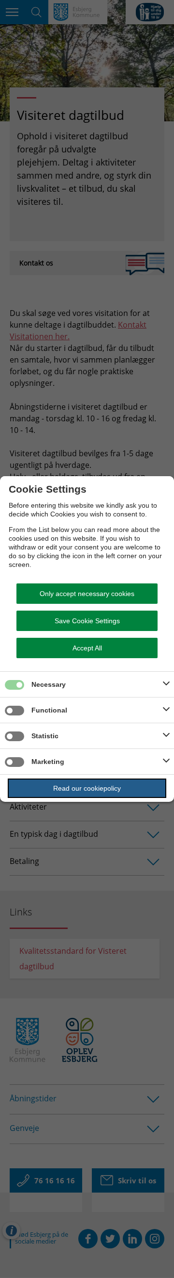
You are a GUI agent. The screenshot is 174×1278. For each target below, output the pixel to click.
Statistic (44, 736)
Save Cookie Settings (87, 621)
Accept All (87, 648)
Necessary (48, 684)
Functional (49, 710)
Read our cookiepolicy (87, 788)
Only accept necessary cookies (87, 594)
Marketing (47, 761)
